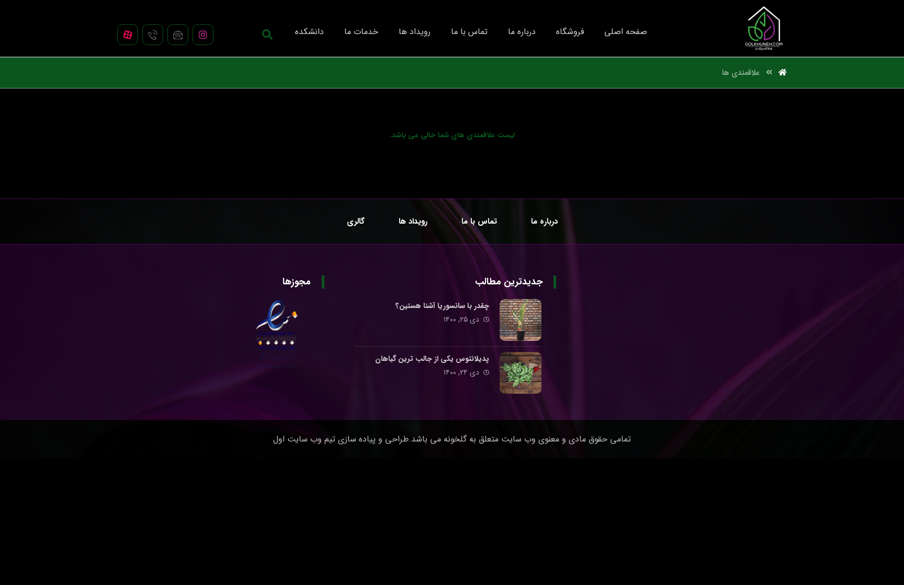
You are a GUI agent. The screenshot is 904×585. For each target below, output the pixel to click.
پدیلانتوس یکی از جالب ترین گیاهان (432, 359)
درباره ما (762, 307)
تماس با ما (758, 324)
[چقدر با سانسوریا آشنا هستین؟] (520, 320)
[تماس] (152, 34)
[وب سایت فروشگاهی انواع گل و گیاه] (764, 28)
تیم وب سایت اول (304, 439)
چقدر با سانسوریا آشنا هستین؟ (442, 306)
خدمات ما (759, 341)
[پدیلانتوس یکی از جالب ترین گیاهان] (520, 373)
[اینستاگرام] (203, 34)
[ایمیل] (177, 34)
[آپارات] (127, 34)
